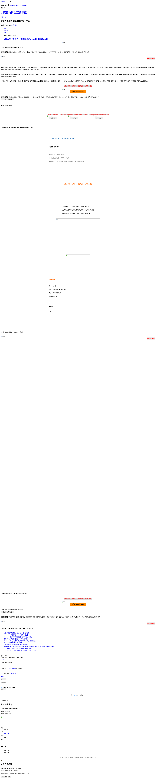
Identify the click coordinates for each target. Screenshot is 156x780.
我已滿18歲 (4, 776)
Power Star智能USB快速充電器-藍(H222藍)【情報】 (18, 637)
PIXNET (66, 757)
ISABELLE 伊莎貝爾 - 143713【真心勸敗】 (16, 635)
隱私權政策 (87, 757)
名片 (5, 32)
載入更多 (3, 679)
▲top (2, 676)
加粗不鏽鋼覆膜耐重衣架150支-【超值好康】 (17, 633)
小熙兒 (3, 659)
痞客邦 (11, 668)
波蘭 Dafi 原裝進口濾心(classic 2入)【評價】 (16, 639)
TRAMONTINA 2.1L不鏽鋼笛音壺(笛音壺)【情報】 (18, 648)
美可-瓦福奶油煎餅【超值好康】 (13, 643)
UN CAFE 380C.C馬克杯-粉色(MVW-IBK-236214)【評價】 (20, 650)
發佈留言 (3, 689)
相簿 (5, 28)
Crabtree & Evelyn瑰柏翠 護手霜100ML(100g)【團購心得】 (20, 641)
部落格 (6, 30)
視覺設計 (13, 673)
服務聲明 (93, 757)
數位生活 (14, 25)
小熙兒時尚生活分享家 (14, 12)
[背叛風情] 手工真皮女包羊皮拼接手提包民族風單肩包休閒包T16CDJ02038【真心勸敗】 (29, 646)
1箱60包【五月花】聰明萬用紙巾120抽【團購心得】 (26, 39)
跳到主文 (3, 17)
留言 (14, 668)
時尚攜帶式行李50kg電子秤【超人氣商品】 (16, 644)
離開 (9, 776)
